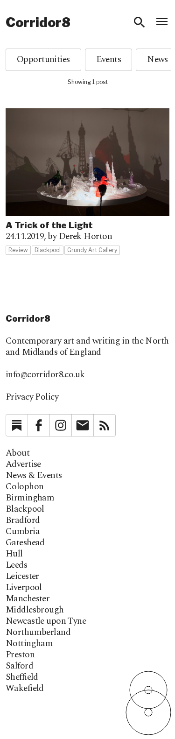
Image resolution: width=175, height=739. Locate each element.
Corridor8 (38, 22)
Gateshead (25, 543)
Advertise (23, 464)
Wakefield (25, 688)
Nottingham (29, 643)
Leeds (16, 565)
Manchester (27, 599)
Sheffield (22, 677)
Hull (14, 554)
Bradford (23, 520)
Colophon (24, 487)
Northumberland (38, 632)
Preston (20, 655)
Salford (19, 666)
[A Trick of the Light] (87, 181)
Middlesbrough (35, 610)
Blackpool (25, 509)
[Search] (139, 22)
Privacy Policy (32, 397)
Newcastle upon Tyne (46, 621)
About (17, 453)
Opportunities (43, 59)
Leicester (22, 576)
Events (108, 59)
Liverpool (24, 587)
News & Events (34, 475)
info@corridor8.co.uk (45, 374)
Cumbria (23, 531)
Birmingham (30, 498)
